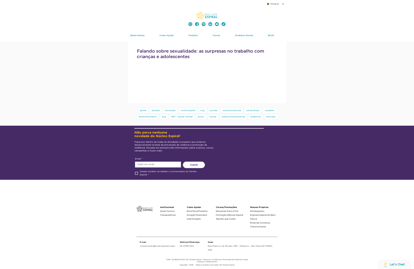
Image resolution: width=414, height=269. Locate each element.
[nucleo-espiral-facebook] (197, 24)
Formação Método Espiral (229, 215)
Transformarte (258, 226)
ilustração (170, 110)
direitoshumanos (148, 117)
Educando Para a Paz (227, 211)
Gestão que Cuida (225, 218)
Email (138, 159)
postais (214, 110)
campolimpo (253, 110)
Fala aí (253, 218)
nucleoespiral (188, 110)
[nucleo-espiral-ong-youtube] (217, 24)
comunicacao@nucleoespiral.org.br (157, 246)
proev (201, 117)
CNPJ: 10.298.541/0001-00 (177, 259)
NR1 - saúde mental (182, 117)
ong (202, 110)
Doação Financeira (197, 215)
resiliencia (255, 117)
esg (164, 117)
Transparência (168, 215)
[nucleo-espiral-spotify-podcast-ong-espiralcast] (204, 24)
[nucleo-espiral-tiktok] (223, 24)
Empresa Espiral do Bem (263, 215)
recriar (212, 117)
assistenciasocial (232, 110)
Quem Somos (167, 211)
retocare (271, 117)
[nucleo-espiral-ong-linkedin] (210, 24)
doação (156, 110)
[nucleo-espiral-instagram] (190, 24)
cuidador (269, 110)
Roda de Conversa (260, 222)
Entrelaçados (257, 211)
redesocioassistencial (233, 117)
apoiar (143, 110)
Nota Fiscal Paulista (197, 211)
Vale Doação (194, 218)
